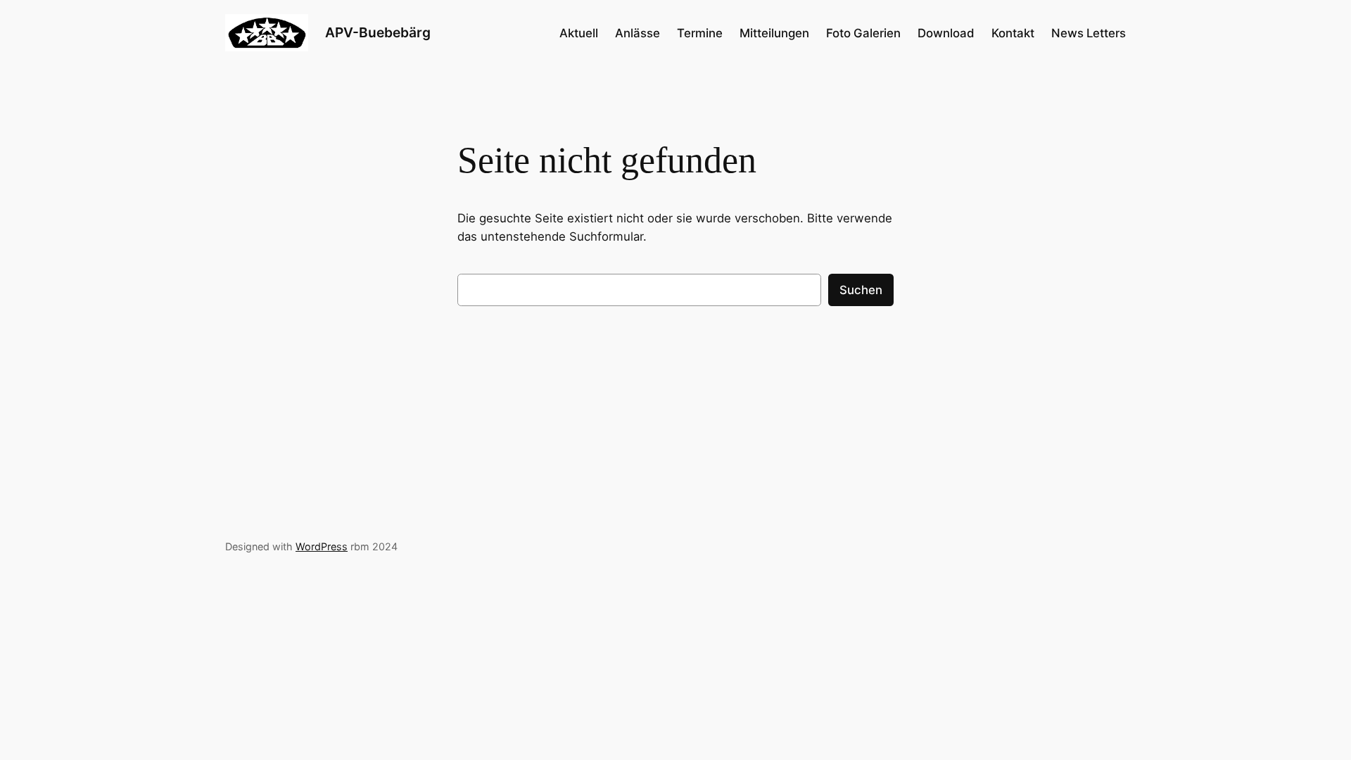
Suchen (860, 290)
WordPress (322, 546)
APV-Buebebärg (378, 32)
